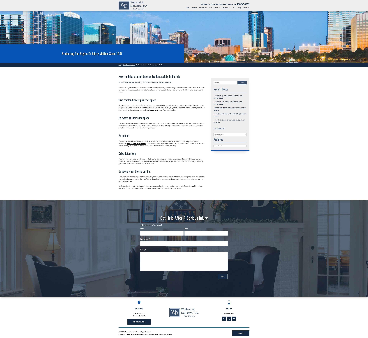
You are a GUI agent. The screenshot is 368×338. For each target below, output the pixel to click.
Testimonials (226, 7)
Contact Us (246, 7)
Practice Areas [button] (213, 7)
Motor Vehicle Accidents (162, 82)
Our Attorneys (203, 7)
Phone (186, 228)
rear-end (154, 110)
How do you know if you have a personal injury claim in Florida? (229, 121)
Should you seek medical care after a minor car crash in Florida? (228, 103)
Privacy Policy (137, 334)
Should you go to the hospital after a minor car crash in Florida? (228, 97)
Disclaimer (122, 334)
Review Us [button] (241, 333)
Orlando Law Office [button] (139, 321)
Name (142, 228)
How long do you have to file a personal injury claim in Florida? (230, 115)
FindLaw (169, 334)
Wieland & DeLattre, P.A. (131, 332)
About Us (194, 7)
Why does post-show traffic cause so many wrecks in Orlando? (230, 109)
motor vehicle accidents (136, 143)
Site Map (129, 334)
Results (234, 7)
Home (187, 7)
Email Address (145, 239)
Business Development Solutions (154, 334)
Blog (239, 7)
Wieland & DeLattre (134, 82)
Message (143, 249)
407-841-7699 (243, 4)
